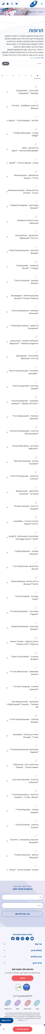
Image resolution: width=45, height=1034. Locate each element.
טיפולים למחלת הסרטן (29, 12)
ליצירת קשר (6, 1020)
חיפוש (6, 63)
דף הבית (40, 12)
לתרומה (22, 978)
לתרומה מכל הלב (22, 1029)
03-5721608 (35, 58)
